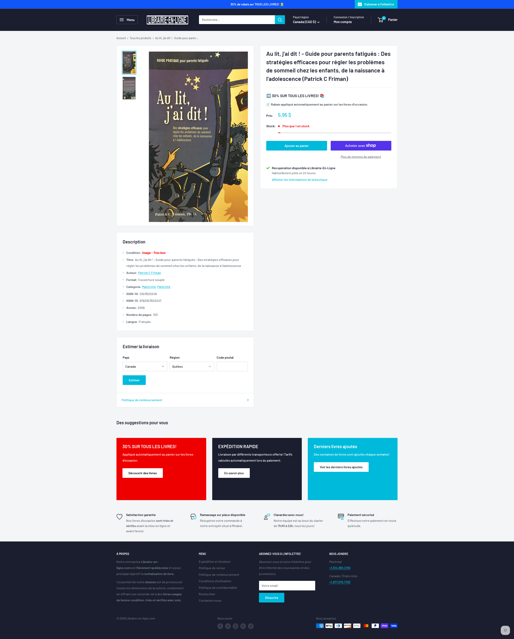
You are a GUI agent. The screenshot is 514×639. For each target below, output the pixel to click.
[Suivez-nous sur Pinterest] (243, 626)
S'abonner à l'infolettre (379, 4)
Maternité (149, 287)
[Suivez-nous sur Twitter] (228, 626)
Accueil (121, 38)
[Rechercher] (280, 19)
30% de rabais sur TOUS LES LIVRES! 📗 (257, 4)
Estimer (134, 380)
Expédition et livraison (214, 561)
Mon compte (343, 22)
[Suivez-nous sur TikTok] (251, 626)
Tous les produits (140, 38)
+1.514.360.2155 (339, 568)
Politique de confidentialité (218, 587)
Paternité (163, 287)
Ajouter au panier (297, 145)
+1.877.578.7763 (339, 582)
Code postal (225, 357)
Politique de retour (212, 568)
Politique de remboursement (142, 400)
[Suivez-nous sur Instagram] (235, 626)
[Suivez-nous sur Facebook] (220, 626)
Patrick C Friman (149, 273)
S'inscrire (271, 597)
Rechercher (207, 594)
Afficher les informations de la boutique (299, 179)
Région (175, 357)
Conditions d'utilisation (215, 581)
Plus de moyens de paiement (361, 156)
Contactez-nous (210, 600)
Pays (126, 357)
